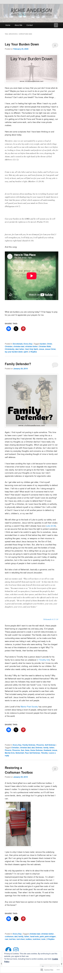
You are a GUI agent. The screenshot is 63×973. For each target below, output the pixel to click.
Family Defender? (18, 364)
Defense (38, 747)
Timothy (44, 752)
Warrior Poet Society (29, 706)
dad (16, 349)
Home (7, 25)
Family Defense (28, 745)
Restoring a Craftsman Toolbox (19, 770)
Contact (30, 25)
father (21, 349)
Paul (27, 752)
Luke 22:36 (50, 525)
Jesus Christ (50, 349)
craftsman (9, 936)
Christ (49, 343)
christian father (31, 346)
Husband (47, 750)
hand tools (34, 936)
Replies (33, 351)
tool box (12, 939)
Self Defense (50, 745)
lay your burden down (14, 351)
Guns (27, 750)
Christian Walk (45, 346)
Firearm (8, 750)
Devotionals (18, 343)
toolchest (36, 939)
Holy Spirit (33, 349)
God (27, 349)
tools (43, 939)
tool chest (21, 939)
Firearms (40, 745)
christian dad (18, 346)
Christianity (10, 349)
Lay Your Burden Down (22, 44)
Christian (8, 346)
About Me (18, 25)
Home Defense (36, 750)
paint (42, 936)
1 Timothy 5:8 (43, 659)
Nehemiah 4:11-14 (50, 619)
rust (6, 939)
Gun (22, 750)
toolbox (29, 939)
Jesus (41, 349)
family (45, 747)
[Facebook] (8, 950)
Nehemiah (20, 752)
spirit (26, 351)
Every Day (28, 343)
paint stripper (50, 936)
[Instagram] (15, 950)
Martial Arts (10, 752)
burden (43, 343)
